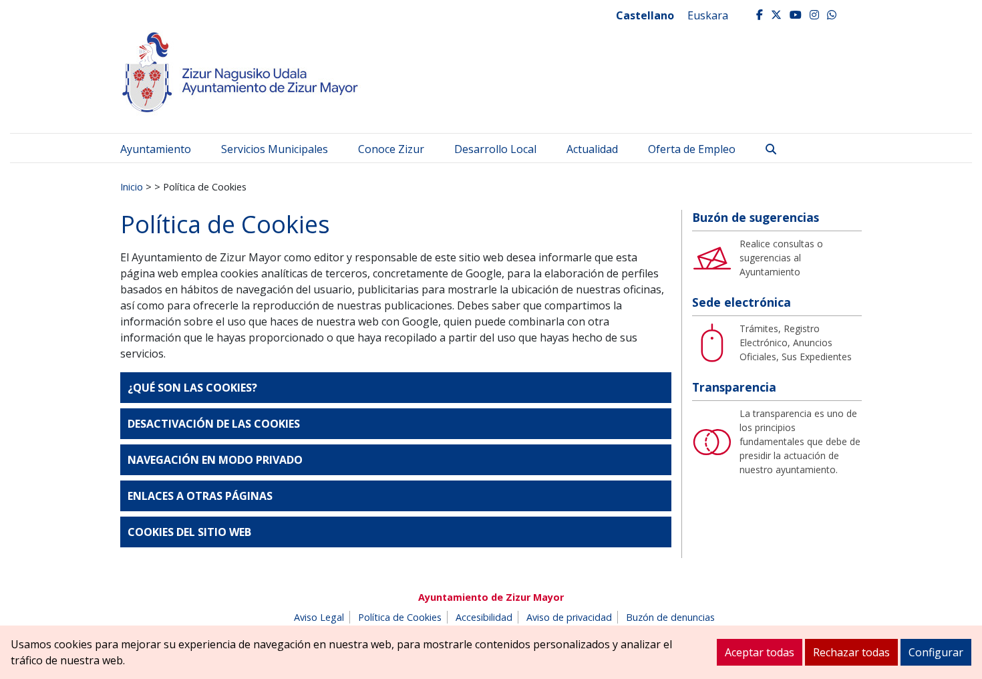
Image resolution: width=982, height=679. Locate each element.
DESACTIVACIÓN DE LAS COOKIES (214, 423)
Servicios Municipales (274, 149)
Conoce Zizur (391, 149)
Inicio (131, 186)
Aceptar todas (759, 652)
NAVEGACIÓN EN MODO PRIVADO (215, 459)
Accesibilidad (484, 617)
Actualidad (592, 149)
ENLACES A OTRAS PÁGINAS (200, 496)
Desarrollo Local (495, 149)
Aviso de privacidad (569, 617)
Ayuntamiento (155, 149)
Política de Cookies (400, 617)
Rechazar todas (851, 652)
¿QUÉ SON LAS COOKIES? (192, 387)
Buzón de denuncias (670, 617)
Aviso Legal (319, 617)
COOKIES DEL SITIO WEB (189, 532)
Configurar (936, 652)
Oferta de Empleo (691, 149)
